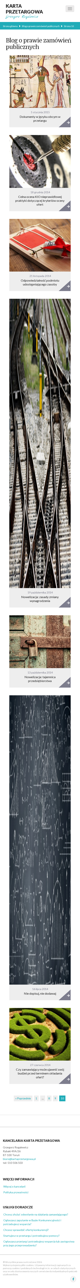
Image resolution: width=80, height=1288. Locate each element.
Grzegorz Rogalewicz (22, 16)
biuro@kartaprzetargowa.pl (19, 1159)
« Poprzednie (23, 1098)
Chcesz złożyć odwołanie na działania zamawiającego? (35, 1214)
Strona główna (10, 26)
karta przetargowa (24, 8)
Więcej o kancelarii (14, 1186)
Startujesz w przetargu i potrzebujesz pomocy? (31, 1235)
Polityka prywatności (15, 1192)
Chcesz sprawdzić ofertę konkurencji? (26, 1229)
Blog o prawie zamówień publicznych (41, 26)
